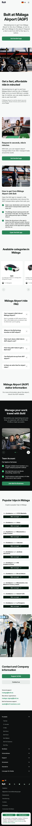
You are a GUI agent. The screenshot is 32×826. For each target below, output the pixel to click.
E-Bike (5, 727)
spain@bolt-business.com (11, 704)
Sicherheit (5, 805)
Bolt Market (6, 738)
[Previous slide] (3, 289)
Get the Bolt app (16, 38)
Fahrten (5, 721)
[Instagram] (19, 784)
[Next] (28, 452)
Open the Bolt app (16, 232)
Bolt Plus (5, 745)
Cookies (4, 802)
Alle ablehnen (23, 815)
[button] (26, 314)
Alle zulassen (9, 815)
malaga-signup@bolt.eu (10, 698)
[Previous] (3, 452)
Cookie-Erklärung (18, 821)
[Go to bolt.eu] (4, 2)
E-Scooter (6, 724)
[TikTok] (29, 784)
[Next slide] (28, 289)
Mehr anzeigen (15, 516)
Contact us (16, 682)
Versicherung (5, 798)
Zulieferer (4, 788)
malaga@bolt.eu (7, 692)
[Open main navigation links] (28, 2)
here (7, 103)
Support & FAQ (16, 676)
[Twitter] (14, 784)
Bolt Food (5, 734)
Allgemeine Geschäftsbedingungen (11, 791)
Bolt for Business (7, 741)
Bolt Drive (5, 731)
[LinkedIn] (24, 784)
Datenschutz (5, 795)
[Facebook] (9, 784)
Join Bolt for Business (16, 483)
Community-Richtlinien (8, 809)
